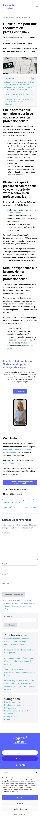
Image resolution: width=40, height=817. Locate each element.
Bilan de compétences (12, 702)
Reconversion (16, 502)
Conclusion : (10, 104)
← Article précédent (9, 507)
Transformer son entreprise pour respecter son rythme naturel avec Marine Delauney (19, 672)
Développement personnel (14, 705)
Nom (4, 564)
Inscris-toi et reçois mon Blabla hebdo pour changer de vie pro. (21, 100)
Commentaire (7, 533)
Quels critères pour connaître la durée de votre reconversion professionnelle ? (20, 83)
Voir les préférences (20, 809)
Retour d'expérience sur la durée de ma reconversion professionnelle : (19, 96)
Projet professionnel (11, 717)
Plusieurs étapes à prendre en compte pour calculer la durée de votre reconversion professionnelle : (19, 89)
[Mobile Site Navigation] (37, 7)
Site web (5, 584)
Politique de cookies (19, 814)
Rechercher (8, 616)
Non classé (8, 714)
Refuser (20, 803)
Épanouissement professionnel (22, 500)
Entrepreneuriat (10, 708)
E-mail (5, 574)
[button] (37, 773)
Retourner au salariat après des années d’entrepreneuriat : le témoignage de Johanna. (19, 661)
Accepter (20, 797)
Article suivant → (31, 507)
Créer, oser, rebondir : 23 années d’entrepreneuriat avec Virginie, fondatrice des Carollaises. (16, 641)
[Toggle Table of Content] (32, 79)
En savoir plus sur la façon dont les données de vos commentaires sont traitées (19, 606)
